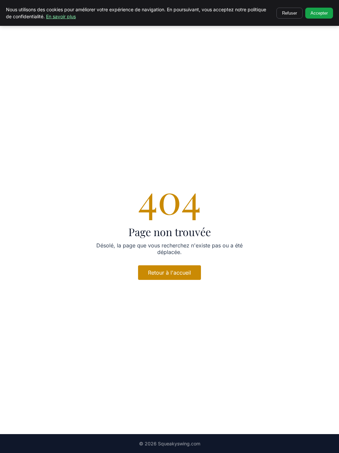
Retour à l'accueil (169, 272)
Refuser (289, 13)
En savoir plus (61, 16)
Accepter (319, 13)
